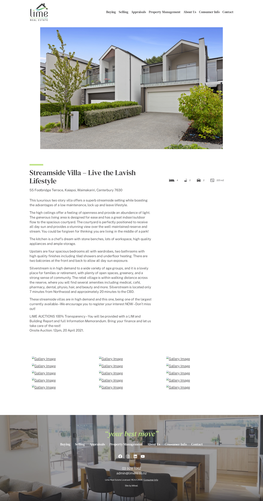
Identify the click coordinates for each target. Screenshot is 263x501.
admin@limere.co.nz (131, 473)
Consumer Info (151, 480)
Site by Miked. (131, 485)
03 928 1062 (131, 468)
